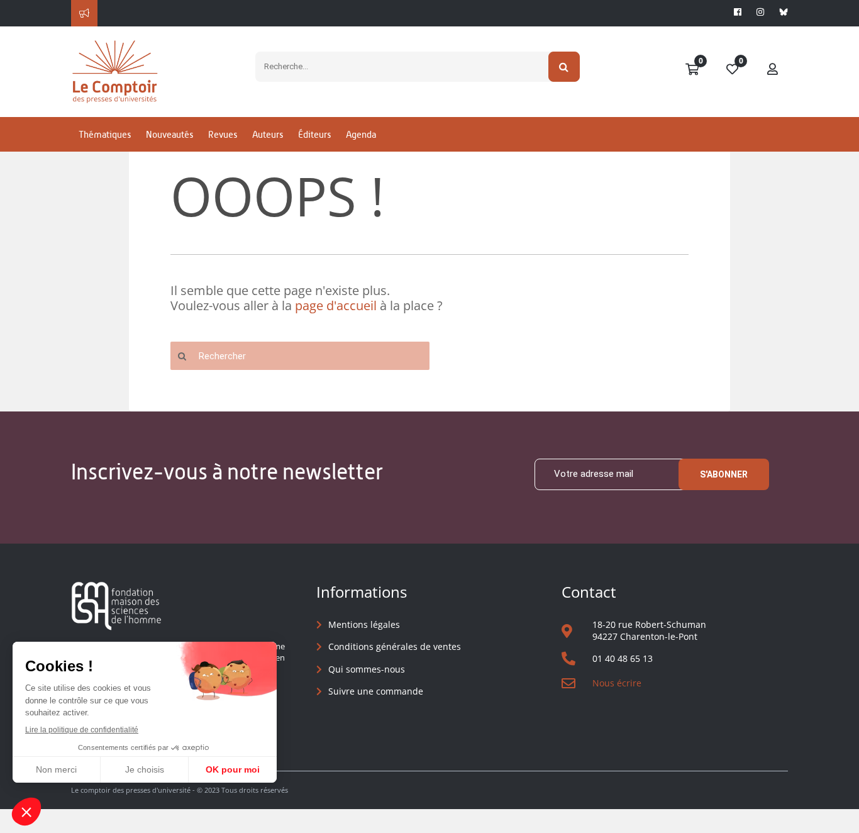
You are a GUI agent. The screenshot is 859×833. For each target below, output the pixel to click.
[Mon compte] (773, 70)
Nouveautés (169, 134)
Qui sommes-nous (366, 669)
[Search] (564, 67)
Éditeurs (314, 134)
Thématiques (105, 134)
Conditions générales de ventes (394, 646)
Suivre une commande (375, 691)
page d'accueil (336, 305)
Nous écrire (616, 683)
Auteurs (267, 134)
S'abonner (724, 474)
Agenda (361, 134)
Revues (222, 134)
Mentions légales (364, 624)
